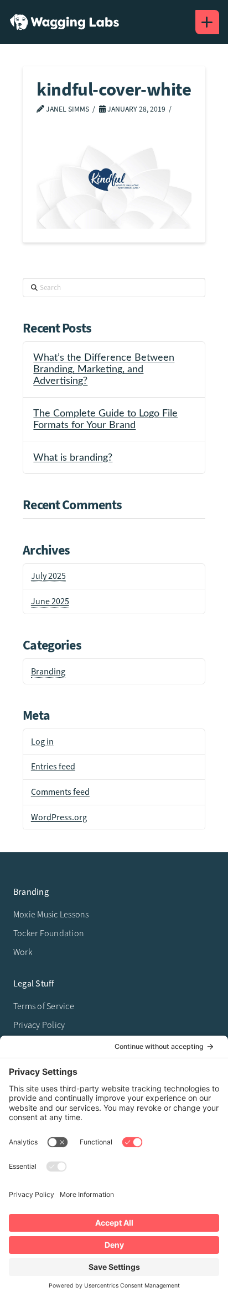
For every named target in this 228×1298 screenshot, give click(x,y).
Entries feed (53, 766)
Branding (48, 671)
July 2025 (48, 576)
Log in (42, 741)
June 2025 (50, 601)
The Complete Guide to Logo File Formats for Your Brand (105, 419)
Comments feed (60, 792)
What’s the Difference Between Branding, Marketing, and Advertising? (103, 369)
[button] (207, 22)
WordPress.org (59, 817)
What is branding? (72, 457)
